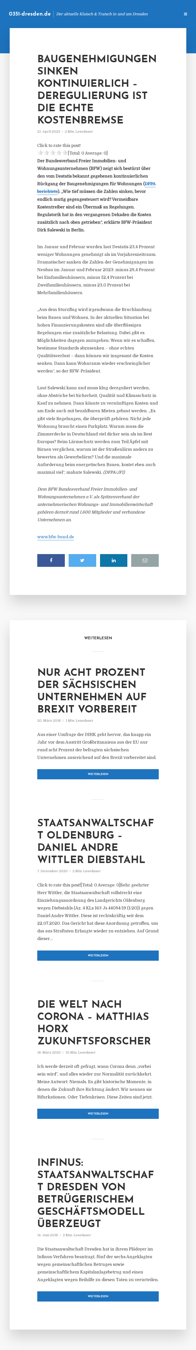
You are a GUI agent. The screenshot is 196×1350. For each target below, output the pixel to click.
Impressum (138, 13)
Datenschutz (165, 13)
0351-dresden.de (30, 14)
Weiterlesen (98, 774)
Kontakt (114, 13)
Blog (95, 13)
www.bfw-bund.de (55, 537)
